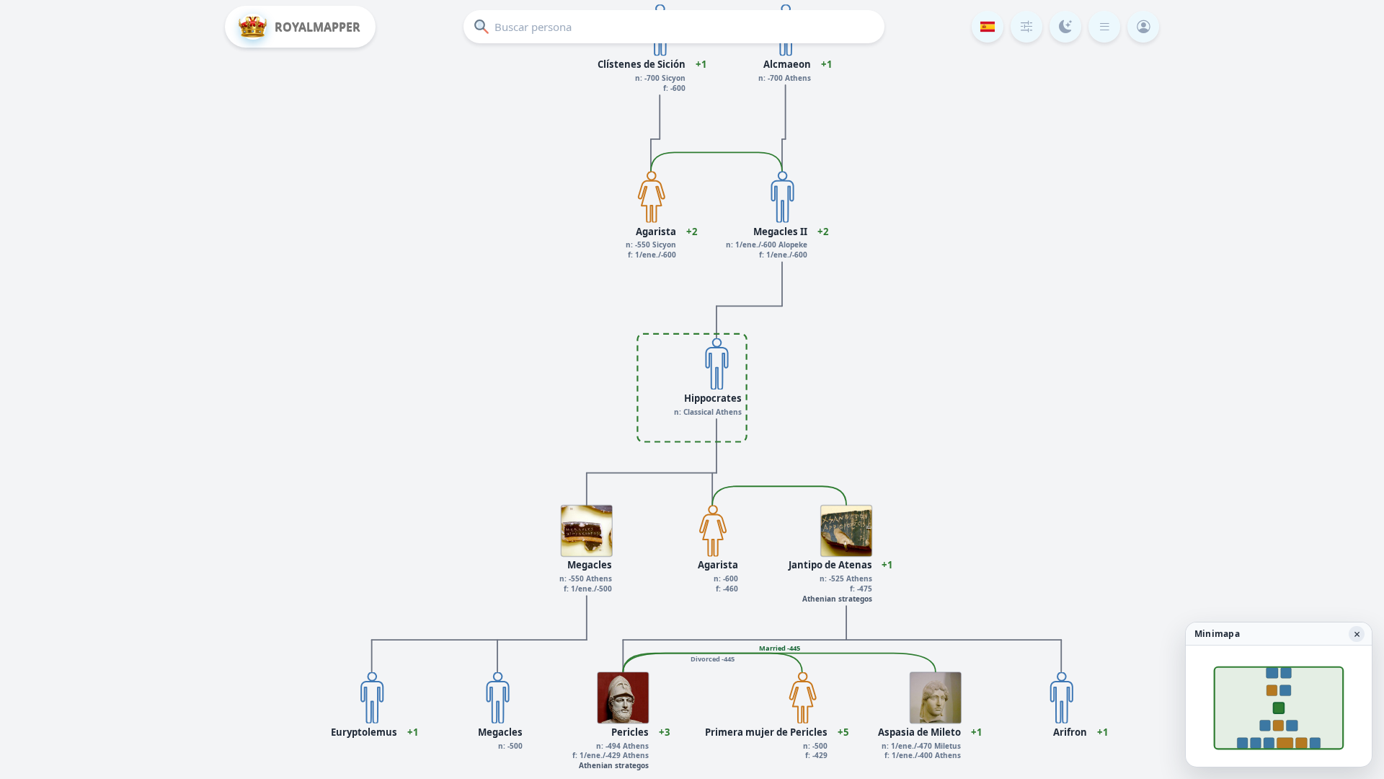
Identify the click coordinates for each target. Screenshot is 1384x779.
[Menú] (1104, 27)
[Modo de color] (1065, 27)
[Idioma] (987, 27)
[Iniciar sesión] (1143, 27)
